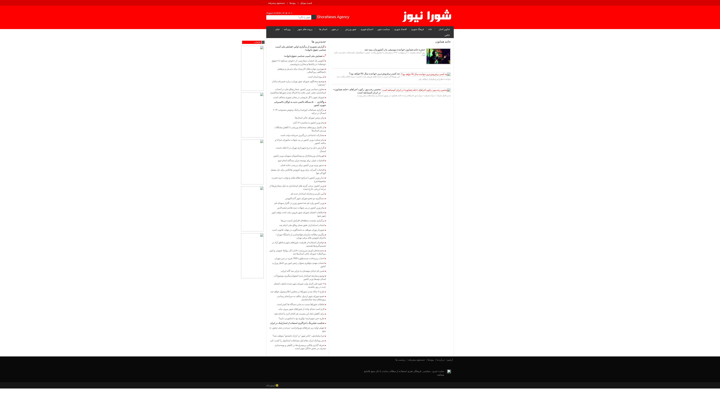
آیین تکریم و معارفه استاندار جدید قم (307, 193)
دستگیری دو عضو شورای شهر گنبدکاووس (304, 198)
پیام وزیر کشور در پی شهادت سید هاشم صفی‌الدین (300, 207)
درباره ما (440, 359)
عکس (447, 35)
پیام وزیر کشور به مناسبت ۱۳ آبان (308, 122)
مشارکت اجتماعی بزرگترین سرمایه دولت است (302, 135)
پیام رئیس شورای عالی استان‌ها (309, 117)
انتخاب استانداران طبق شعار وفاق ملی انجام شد (301, 225)
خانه (430, 29)
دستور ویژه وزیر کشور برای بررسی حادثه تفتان (302, 165)
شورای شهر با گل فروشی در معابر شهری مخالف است (298, 97)
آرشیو (450, 359)
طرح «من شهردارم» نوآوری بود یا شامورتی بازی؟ (301, 318)
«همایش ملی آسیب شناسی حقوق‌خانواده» (303, 56)
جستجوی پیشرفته (276, 3)
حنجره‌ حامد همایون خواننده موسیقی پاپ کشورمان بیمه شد (394, 49)
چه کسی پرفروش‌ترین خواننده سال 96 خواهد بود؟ (374, 73)
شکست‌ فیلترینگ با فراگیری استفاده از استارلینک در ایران (297, 323)
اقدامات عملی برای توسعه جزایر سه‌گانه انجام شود (301, 160)
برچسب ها (400, 359)
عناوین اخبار (444, 29)
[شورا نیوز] (427, 15)
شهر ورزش (350, 29)
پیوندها (293, 3)
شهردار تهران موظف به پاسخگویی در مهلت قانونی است (298, 230)
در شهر (335, 29)
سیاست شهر (383, 29)
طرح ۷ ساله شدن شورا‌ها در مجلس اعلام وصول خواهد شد (297, 291)
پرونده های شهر (305, 29)
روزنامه (287, 29)
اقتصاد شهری (400, 29)
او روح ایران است (316, 76)
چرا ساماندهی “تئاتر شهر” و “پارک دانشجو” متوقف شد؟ (298, 335)
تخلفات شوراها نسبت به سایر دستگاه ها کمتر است (300, 304)
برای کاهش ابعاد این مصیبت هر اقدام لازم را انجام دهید (299, 313)
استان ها (323, 29)
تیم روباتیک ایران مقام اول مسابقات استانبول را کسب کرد (297, 340)
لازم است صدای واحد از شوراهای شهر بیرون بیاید (301, 309)
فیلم (277, 29)
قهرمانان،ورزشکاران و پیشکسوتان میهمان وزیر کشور (298, 155)
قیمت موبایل (306, 3)
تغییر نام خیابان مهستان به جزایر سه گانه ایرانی (302, 271)
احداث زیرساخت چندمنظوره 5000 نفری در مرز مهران (299, 258)
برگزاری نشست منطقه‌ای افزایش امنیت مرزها (302, 220)
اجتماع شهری (367, 29)
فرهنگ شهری (417, 29)
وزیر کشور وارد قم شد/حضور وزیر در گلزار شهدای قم (299, 203)
